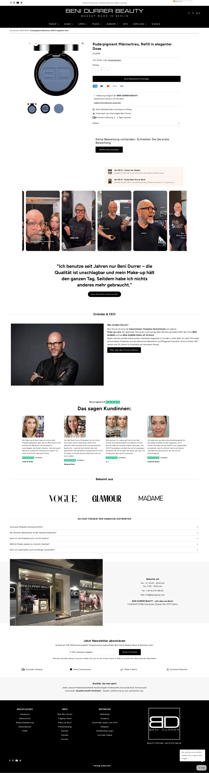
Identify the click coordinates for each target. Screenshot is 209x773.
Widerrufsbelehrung (25, 722)
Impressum (25, 714)
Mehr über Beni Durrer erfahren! (124, 350)
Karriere (64, 731)
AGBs (24, 731)
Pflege (96, 24)
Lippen (81, 24)
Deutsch (178, 1)
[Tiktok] (21, 3)
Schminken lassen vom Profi (105, 722)
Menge (96, 65)
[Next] (36, 43)
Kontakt (64, 735)
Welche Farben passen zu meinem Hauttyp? (30, 544)
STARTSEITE (24, 30)
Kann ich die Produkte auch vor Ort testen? (29, 538)
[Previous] (30, 43)
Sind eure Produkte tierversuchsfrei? (26, 527)
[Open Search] (189, 13)
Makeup (53, 24)
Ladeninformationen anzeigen (107, 103)
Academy (105, 718)
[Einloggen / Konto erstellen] (193, 13)
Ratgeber (105, 727)
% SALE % (156, 24)
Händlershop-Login (104, 731)
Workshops (105, 714)
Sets (125, 24)
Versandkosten (114, 60)
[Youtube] (18, 3)
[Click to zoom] (82, 43)
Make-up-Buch (65, 722)
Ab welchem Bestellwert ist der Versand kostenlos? (33, 532)
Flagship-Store (64, 718)
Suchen (64, 739)
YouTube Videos (104, 735)
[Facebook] (11, 3)
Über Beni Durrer (64, 714)
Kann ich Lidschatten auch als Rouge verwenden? (32, 550)
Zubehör (111, 24)
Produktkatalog (65, 727)
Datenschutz (25, 718)
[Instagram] (14, 3)
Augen (67, 24)
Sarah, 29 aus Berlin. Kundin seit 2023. (104, 294)
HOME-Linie (139, 24)
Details (96, 123)
